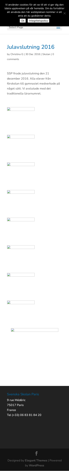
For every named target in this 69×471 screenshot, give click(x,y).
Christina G (16, 54)
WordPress (36, 465)
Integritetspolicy (38, 20)
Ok (22, 20)
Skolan (46, 54)
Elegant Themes (36, 460)
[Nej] (64, 13)
